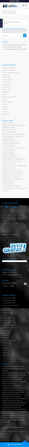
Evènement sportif (8, 325)
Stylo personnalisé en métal (8, 181)
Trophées (5, 114)
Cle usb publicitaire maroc (8, 138)
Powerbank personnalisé (8, 172)
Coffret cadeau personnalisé (8, 147)
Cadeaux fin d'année (8, 302)
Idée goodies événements (8, 165)
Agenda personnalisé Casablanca (9, 125)
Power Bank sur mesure (7, 174)
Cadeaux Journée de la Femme (10, 72)
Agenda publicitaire (21, 125)
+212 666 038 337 (12, 272)
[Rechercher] (22, 5)
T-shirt (4, 109)
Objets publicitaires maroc (8, 170)
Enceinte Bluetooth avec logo (8, 152)
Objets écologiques (8, 317)
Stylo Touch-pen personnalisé (9, 188)
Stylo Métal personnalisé (18, 179)
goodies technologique (7, 161)
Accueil (9, 12)
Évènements (5, 84)
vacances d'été (8, 327)
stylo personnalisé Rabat (8, 185)
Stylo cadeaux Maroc (7, 176)
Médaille (5, 92)
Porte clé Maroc (18, 170)
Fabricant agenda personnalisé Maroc (10, 156)
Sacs (4, 104)
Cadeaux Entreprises (7, 70)
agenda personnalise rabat (8, 122)
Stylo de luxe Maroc (16, 176)
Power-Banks (6, 102)
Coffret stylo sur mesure (20, 147)
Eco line (5, 82)
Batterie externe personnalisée (9, 127)
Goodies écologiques (17, 161)
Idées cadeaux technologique (20, 165)
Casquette (5, 75)
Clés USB (5, 77)
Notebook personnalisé (8, 97)
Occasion (6, 322)
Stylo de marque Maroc (7, 179)
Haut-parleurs (6, 87)
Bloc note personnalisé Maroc (19, 134)
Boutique (13, 12)
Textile (4, 111)
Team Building (5, 190)
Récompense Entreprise (18, 174)
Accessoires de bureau (8, 67)
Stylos (4, 106)
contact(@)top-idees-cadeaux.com (14, 274)
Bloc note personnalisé (7, 134)
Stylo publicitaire (17, 185)
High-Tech (5, 89)
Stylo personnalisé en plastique (9, 183)
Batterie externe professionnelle (9, 129)
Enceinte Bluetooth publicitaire (9, 154)
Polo (4, 99)
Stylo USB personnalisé (20, 188)
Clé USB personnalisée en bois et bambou (11, 143)
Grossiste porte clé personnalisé (9, 163)
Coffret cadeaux (6, 79)
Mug (4, 94)
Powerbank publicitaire (18, 172)
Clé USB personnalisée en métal (9, 145)
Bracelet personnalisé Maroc (8, 136)
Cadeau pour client (19, 136)
